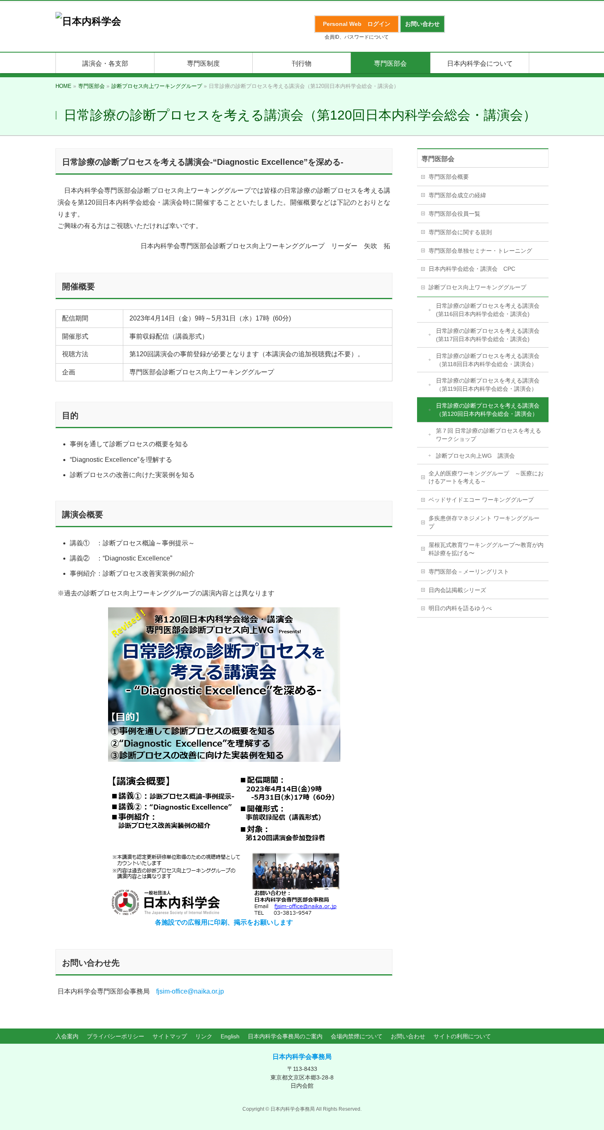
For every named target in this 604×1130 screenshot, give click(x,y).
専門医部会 (438, 158)
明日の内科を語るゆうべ (460, 608)
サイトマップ (169, 1036)
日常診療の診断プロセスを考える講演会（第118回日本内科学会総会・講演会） (487, 360)
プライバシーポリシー (115, 1036)
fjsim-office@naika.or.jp (190, 991)
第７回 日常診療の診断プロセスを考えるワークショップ (488, 434)
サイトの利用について (462, 1036)
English (230, 1036)
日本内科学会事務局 (302, 1056)
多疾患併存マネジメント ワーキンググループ (484, 522)
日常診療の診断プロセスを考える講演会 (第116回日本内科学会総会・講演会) (487, 309)
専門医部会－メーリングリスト (469, 571)
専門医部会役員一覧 (454, 213)
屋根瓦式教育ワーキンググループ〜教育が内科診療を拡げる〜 (486, 549)
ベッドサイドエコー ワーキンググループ (481, 499)
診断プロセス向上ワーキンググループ (477, 287)
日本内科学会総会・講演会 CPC (472, 268)
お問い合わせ (408, 1036)
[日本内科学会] (88, 21)
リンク (203, 1036)
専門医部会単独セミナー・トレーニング (480, 250)
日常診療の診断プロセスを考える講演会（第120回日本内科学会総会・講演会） (487, 409)
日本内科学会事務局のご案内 (285, 1036)
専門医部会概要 (449, 176)
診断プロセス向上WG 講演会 (475, 455)
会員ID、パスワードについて (357, 37)
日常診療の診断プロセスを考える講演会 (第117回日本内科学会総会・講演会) (487, 334)
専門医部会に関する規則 (460, 232)
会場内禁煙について (357, 1036)
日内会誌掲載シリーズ (457, 590)
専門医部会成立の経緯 (457, 195)
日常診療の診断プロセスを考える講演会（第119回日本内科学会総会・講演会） (487, 384)
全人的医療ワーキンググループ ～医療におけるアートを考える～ (486, 477)
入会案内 (66, 1036)
